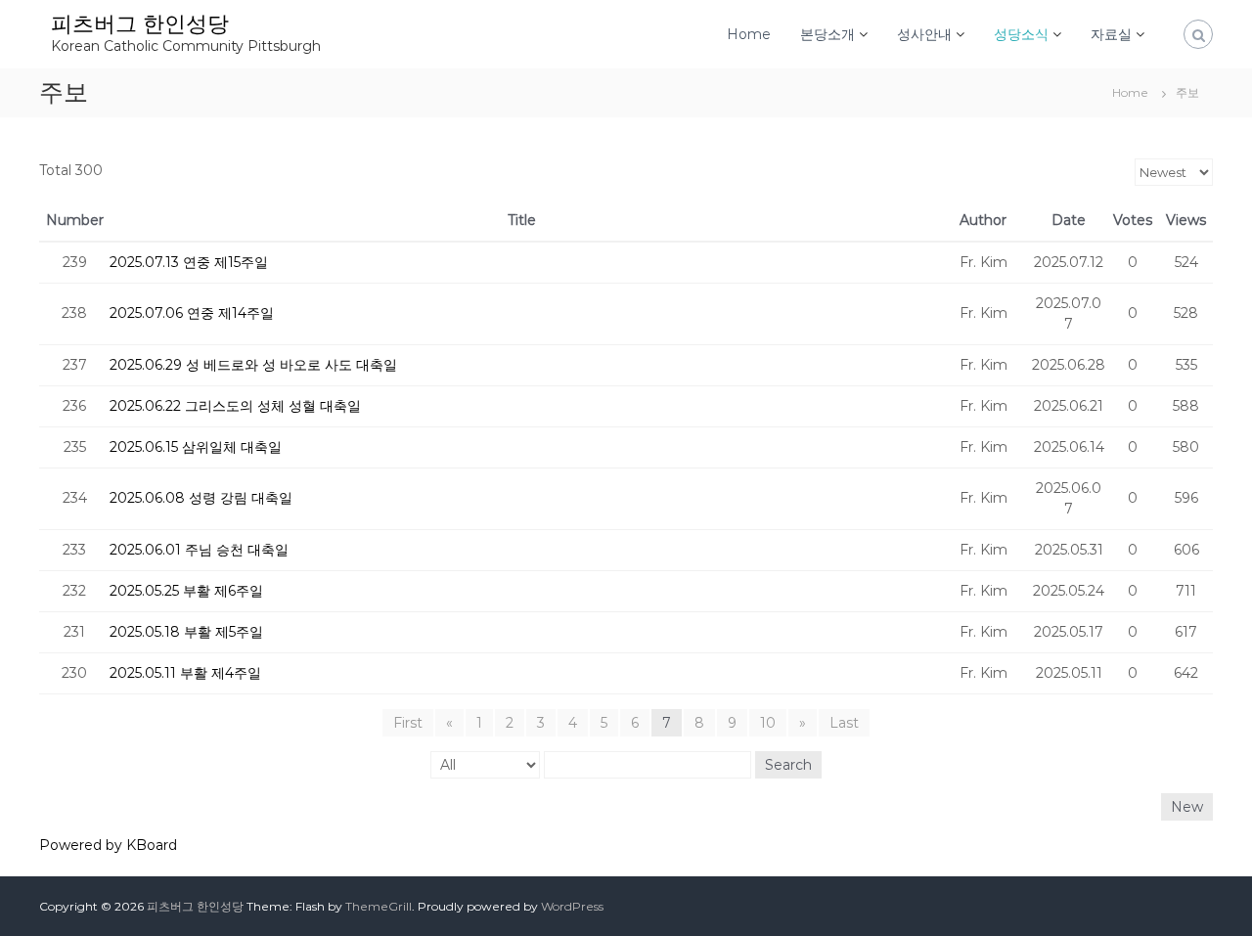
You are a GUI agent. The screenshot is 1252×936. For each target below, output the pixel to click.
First (408, 723)
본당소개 (827, 34)
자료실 (1111, 34)
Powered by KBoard (108, 845)
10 (768, 723)
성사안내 (924, 34)
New (1187, 807)
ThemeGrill (378, 906)
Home (749, 34)
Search (788, 765)
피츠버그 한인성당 (140, 24)
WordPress (572, 906)
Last (844, 723)
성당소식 (1021, 34)
